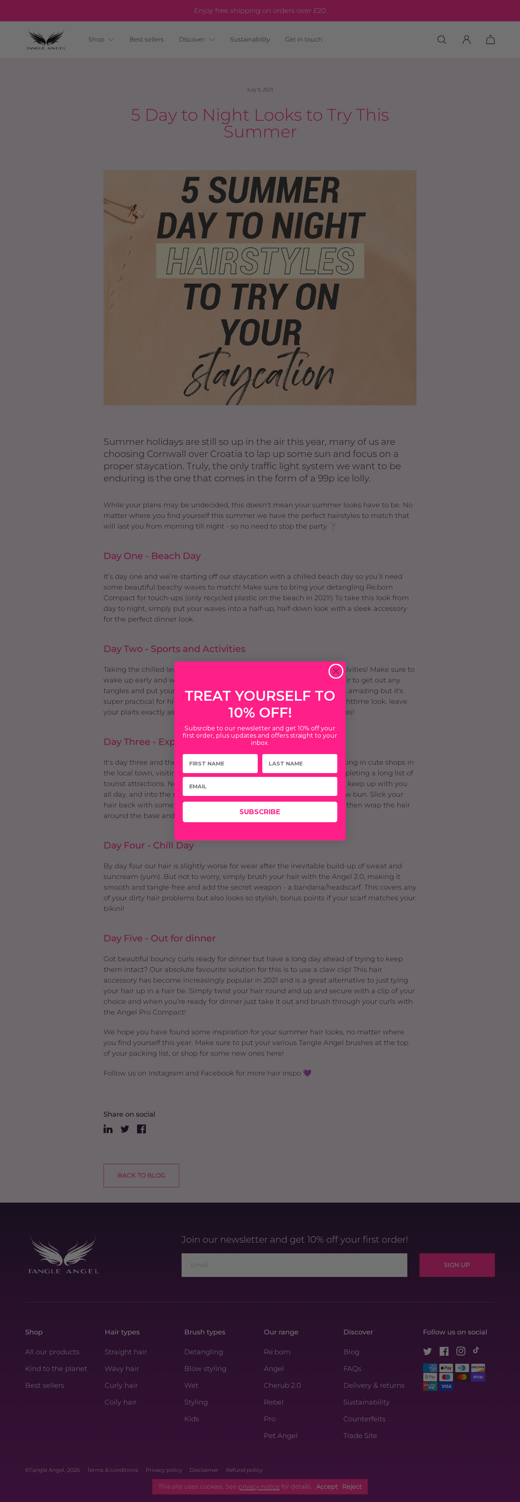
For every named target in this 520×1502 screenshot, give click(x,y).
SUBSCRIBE (260, 812)
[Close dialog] (336, 671)
